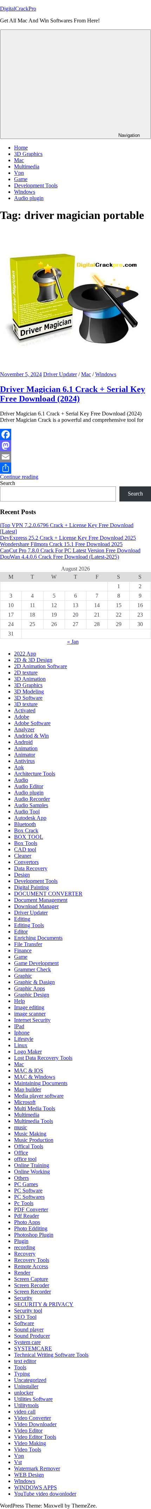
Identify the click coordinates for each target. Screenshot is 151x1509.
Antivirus (24, 761)
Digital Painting (31, 887)
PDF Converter (31, 1209)
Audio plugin (29, 198)
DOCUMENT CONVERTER (48, 894)
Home (21, 148)
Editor (21, 932)
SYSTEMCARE (33, 1348)
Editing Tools (29, 925)
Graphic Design (31, 995)
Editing (22, 919)
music (20, 1127)
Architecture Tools (34, 774)
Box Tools (25, 843)
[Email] (75, 457)
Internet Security (32, 1020)
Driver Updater (60, 374)
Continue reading (19, 477)
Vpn (19, 173)
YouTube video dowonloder (45, 1494)
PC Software (28, 1191)
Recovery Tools (31, 1260)
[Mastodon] (75, 445)
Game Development (36, 963)
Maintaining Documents (40, 1083)
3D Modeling (29, 691)
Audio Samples (31, 805)
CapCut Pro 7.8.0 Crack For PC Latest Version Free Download (70, 550)
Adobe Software (32, 723)
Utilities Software (33, 1399)
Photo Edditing (30, 1228)
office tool (25, 1159)
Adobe (21, 717)
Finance (23, 950)
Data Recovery (30, 868)
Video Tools (27, 1450)
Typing (22, 1374)
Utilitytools (26, 1405)
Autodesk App (30, 818)
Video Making (30, 1443)
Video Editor (28, 1431)
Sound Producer (32, 1336)
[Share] (75, 468)
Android (23, 742)
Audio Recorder (32, 799)
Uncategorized (30, 1380)
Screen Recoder (31, 1285)
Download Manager (36, 906)
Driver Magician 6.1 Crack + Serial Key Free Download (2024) (72, 394)
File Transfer (28, 944)
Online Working (32, 1172)
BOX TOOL (28, 837)
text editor (25, 1361)
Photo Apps (27, 1222)
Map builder (27, 1089)
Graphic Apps (29, 988)
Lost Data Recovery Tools (43, 1058)
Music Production (33, 1140)
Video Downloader (35, 1424)
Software (24, 1323)
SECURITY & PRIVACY (43, 1304)
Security (23, 1298)
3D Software (28, 698)
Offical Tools (28, 1146)
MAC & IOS (28, 1070)
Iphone (21, 1033)
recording (24, 1247)
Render (22, 1273)
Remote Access (31, 1266)
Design (22, 875)
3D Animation (30, 679)
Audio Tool (27, 812)
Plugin (21, 1241)
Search (7, 483)
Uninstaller (26, 1386)
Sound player (29, 1329)
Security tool (28, 1311)
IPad (19, 1026)
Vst (18, 1462)
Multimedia (26, 166)
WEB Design (29, 1475)
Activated (24, 710)
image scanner (30, 1014)
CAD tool (25, 849)
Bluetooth (25, 824)
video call (24, 1412)
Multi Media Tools (34, 1108)
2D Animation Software (40, 666)
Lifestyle (23, 1039)
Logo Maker (28, 1052)
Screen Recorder (32, 1292)
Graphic (23, 976)
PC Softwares (29, 1197)
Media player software (39, 1096)
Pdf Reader (26, 1216)
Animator (24, 755)
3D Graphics (28, 154)
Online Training (31, 1165)
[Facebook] (75, 434)
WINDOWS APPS (35, 1487)
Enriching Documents (38, 938)
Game (20, 179)
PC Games (26, 1184)
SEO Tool (25, 1317)
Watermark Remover (37, 1468)
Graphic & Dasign (34, 982)
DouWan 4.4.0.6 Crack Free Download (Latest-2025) (59, 557)
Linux (20, 1045)
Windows (24, 192)
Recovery (24, 1254)
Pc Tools (23, 1203)
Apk (19, 767)
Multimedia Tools (33, 1121)
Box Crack (26, 830)
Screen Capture (31, 1279)
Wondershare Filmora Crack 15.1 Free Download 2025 (61, 544)
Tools (20, 1367)
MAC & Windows (34, 1077)
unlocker (23, 1393)
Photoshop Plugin (33, 1235)
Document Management (40, 900)
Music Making (30, 1134)
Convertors (26, 862)
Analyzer (24, 729)
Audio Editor (28, 786)
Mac (19, 160)
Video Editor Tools (35, 1437)
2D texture (26, 673)
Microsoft (24, 1102)
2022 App (25, 654)
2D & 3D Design (33, 660)
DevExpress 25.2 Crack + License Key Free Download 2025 (68, 538)
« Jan (73, 642)
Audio (21, 780)
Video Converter (32, 1418)
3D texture (26, 704)
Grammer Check (32, 969)
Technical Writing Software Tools (51, 1355)
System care (27, 1342)
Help (19, 1001)
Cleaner (22, 856)
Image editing (29, 1007)
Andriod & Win (31, 736)
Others (21, 1178)
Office (21, 1153)
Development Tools (36, 185)
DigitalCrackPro (18, 9)
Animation (26, 748)
